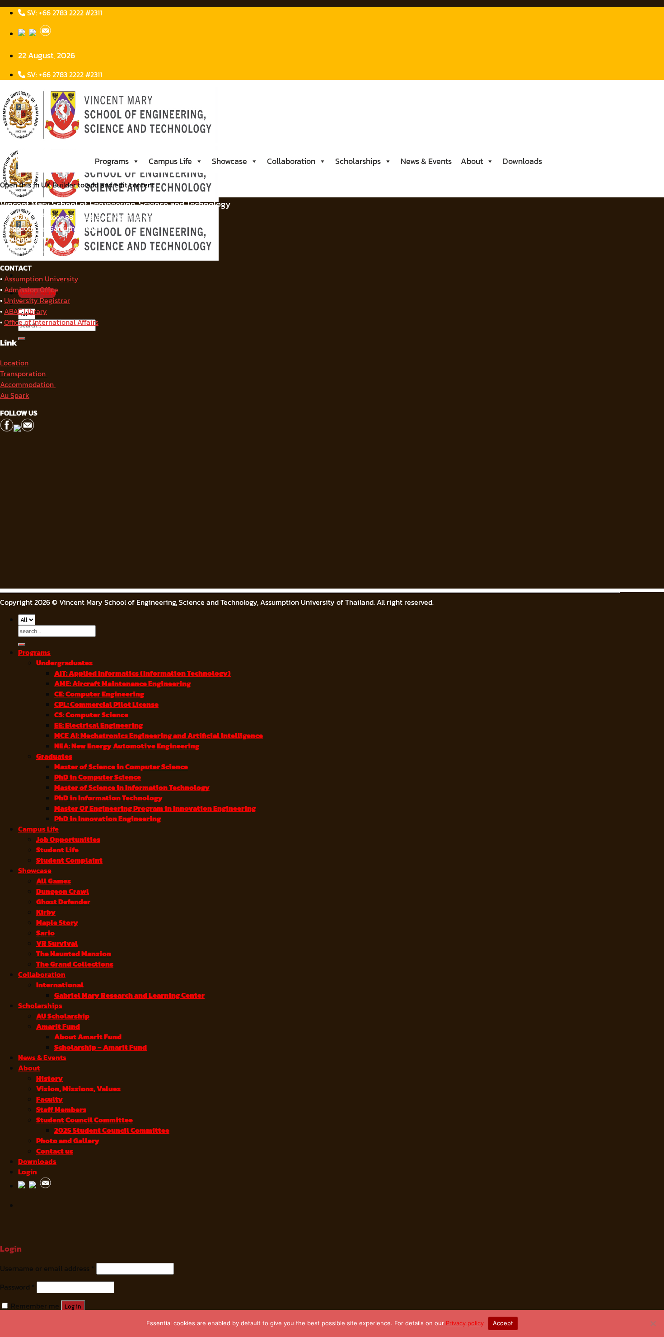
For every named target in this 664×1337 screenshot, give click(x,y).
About (472, 161)
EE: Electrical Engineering (98, 725)
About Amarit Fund (88, 1037)
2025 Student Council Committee (111, 1130)
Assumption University (41, 278)
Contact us (54, 1151)
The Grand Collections (74, 964)
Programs (112, 161)
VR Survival (57, 943)
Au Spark (14, 395)
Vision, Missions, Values (78, 1089)
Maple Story (57, 922)
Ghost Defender (63, 902)
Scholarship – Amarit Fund (100, 1047)
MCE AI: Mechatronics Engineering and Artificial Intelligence (158, 735)
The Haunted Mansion (73, 954)
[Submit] (21, 338)
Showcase (229, 161)
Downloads (522, 161)
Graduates (54, 756)
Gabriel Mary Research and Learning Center (129, 995)
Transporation (23, 373)
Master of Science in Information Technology (132, 787)
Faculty (49, 1099)
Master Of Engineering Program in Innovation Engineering (155, 808)
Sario (45, 933)
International (60, 985)
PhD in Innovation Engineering (107, 818)
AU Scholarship (62, 1016)
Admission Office (31, 289)
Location (14, 362)
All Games (53, 881)
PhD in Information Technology (108, 798)
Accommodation (28, 384)
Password (17, 1287)
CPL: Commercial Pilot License (106, 704)
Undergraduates (64, 663)
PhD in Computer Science (97, 777)
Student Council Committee (84, 1120)
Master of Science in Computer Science (121, 767)
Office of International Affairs (51, 322)
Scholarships (358, 161)
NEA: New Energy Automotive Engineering (126, 746)
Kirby (46, 912)
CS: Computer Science (91, 715)
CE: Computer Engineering (99, 694)
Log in (73, 1306)
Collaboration (291, 161)
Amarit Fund (58, 1026)
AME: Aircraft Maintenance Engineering (122, 683)
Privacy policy (465, 1323)
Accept (503, 1323)
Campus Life (170, 161)
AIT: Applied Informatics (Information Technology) (142, 673)
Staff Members (61, 1109)
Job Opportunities (68, 839)
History (49, 1078)
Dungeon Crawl (62, 891)
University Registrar (37, 300)
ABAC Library (25, 311)
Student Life (57, 850)
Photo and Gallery (67, 1141)
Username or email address (47, 1268)
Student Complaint (69, 860)
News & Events (426, 161)
